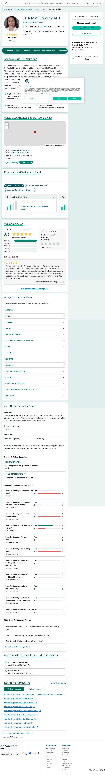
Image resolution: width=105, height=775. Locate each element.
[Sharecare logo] (22, 746)
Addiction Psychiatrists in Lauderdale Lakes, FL (21, 727)
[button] (31, 485)
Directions (13, 162)
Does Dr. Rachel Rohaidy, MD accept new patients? (24, 641)
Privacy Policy (47, 91)
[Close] (81, 80)
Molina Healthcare (13, 334)
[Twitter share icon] (100, 770)
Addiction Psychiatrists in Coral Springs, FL (20, 719)
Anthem (8, 353)
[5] (58, 243)
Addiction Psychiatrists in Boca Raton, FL (19, 694)
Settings (31, 98)
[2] (46, 243)
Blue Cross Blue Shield (15, 371)
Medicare (9, 359)
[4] (54, 243)
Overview (9, 50)
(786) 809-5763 (27, 162)
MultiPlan (9, 396)
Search (87, 3)
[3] (50, 243)
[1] (41, 243)
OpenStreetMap (55, 145)
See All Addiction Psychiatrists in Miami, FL (18, 733)
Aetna (7, 316)
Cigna (7, 347)
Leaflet (47, 145)
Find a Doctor (7, 9)
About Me (63, 50)
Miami (39, 9)
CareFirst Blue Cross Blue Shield (19, 341)
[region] (52, 90)
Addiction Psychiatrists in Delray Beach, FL (19, 698)
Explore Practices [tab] (34, 689)
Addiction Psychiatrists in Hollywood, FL (18, 723)
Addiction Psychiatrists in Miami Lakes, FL (19, 706)
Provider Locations (23, 50)
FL (34, 9)
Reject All (60, 98)
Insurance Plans (49, 50)
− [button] (7, 127)
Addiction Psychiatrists (22, 9)
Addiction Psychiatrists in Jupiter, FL (51, 694)
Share (13, 41)
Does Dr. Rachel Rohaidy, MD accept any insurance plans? (27, 635)
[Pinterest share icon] (103, 770)
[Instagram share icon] (93, 770)
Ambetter (9, 310)
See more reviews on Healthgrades (34, 288)
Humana (8, 322)
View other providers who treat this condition (34, 207)
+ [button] (7, 124)
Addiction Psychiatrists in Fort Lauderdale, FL (20, 702)
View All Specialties (58, 683)
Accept (74, 98)
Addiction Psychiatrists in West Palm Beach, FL (21, 715)
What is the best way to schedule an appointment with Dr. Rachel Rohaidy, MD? (32, 628)
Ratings (37, 50)
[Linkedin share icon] (97, 770)
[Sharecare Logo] (5, 3)
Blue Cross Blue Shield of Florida (19, 390)
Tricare (8, 328)
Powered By (6, 737)
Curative (9, 377)
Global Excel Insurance (15, 383)
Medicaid (9, 365)
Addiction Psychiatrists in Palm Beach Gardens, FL (22, 711)
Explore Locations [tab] (14, 689)
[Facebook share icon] (90, 770)
